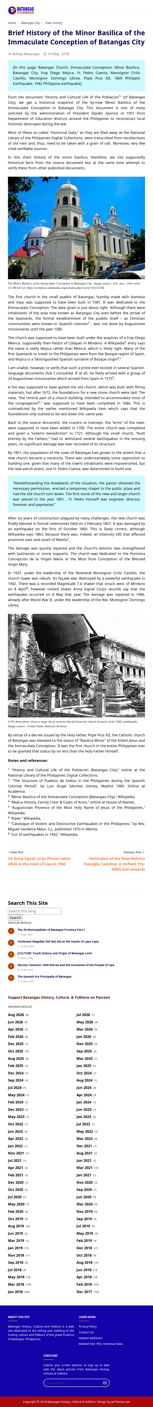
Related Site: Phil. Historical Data (101, 1344)
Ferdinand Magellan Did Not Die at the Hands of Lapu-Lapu (58, 941)
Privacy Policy (88, 1326)
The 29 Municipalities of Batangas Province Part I (51, 930)
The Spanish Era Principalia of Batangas (45, 976)
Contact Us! (86, 1332)
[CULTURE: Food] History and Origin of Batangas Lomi (55, 953)
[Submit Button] (104, 1382)
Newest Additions (90, 1338)
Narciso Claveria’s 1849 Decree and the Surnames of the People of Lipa (66, 965)
